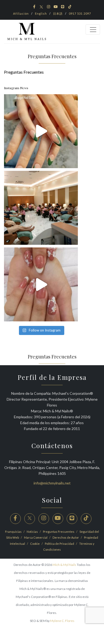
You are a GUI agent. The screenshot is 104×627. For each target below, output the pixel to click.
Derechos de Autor (66, 537)
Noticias (32, 531)
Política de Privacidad (60, 543)
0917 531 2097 (80, 13)
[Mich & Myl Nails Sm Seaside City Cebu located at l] (41, 208)
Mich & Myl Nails (64, 565)
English (41, 13)
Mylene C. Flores (62, 621)
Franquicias (13, 531)
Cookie (35, 543)
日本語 (58, 13)
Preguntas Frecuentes (59, 531)
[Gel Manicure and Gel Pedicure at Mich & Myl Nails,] (41, 284)
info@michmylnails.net (52, 483)
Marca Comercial (36, 537)
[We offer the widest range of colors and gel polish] (41, 131)
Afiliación (21, 13)
